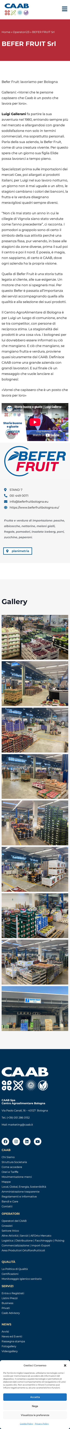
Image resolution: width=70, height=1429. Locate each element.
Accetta (35, 1397)
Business (7, 1303)
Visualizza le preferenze (35, 1415)
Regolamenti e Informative (19, 1196)
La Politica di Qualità (15, 1269)
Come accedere (12, 1167)
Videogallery (10, 1351)
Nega (35, 1406)
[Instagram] (16, 1141)
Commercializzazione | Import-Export (26, 1245)
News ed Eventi (12, 1336)
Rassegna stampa (13, 1341)
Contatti (7, 1206)
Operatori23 (21, 32)
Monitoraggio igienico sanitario (22, 1278)
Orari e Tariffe (10, 1172)
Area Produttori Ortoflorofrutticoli (23, 1250)
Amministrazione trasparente (21, 1191)
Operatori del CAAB (14, 1220)
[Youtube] (37, 1141)
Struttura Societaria (14, 1162)
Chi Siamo (8, 1157)
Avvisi (5, 1331)
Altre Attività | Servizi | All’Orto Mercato (26, 1235)
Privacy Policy (42, 1423)
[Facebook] (5, 1141)
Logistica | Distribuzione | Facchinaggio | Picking (33, 1240)
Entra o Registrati (13, 1293)
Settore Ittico (10, 1230)
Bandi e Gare (10, 1201)
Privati (6, 1308)
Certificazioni (10, 1273)
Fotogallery (9, 1346)
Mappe (6, 1181)
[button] (65, 1365)
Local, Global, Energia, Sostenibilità (24, 1186)
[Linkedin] (27, 1141)
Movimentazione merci (17, 1176)
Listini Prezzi (10, 1298)
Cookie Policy (26, 1423)
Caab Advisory (11, 1313)
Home (6, 32)
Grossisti (7, 1225)
